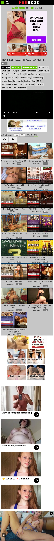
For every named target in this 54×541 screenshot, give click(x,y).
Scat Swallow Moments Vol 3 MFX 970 (14, 258)
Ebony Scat (19, 74)
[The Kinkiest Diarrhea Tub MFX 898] (14, 199)
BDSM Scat (43, 67)
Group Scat (7, 81)
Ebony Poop (7, 74)
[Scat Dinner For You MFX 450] (14, 151)
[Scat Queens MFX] (40, 223)
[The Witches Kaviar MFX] (14, 175)
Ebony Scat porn (32, 74)
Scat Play (39, 84)
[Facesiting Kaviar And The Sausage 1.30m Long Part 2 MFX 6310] (40, 295)
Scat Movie (29, 84)
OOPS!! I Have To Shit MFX (40, 209)
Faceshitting (38, 78)
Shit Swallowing (19, 88)
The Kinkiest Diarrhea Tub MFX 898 (14, 210)
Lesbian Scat (30, 81)
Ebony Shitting (24, 78)
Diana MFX (16, 67)
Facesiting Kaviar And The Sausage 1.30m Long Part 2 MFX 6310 (40, 307)
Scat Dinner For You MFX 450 (13, 161)
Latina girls (18, 81)
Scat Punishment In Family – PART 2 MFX (14, 331)
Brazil (4, 71)
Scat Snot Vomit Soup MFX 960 (40, 186)
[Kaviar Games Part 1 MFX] (40, 151)
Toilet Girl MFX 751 (14, 282)
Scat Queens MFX (40, 233)
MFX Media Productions (12, 84)
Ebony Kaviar (43, 71)
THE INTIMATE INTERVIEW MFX (13, 307)
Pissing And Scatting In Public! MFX (40, 258)
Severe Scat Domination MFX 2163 (40, 283)
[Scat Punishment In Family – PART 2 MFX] (14, 320)
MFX (5, 67)
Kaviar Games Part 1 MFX (40, 161)
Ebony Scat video (9, 78)
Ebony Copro (13, 71)
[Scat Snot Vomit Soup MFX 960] (40, 175)
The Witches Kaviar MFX (13, 185)
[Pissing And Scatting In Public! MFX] (40, 247)
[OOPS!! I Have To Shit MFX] (40, 199)
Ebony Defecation (28, 71)
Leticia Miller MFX (29, 67)
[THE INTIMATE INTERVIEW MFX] (14, 295)
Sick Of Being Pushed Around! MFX (14, 234)
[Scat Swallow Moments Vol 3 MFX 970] (14, 247)
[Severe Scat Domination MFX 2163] (40, 271)
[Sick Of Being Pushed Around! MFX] (14, 223)
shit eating (6, 88)
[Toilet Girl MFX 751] (14, 271)
